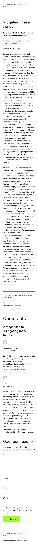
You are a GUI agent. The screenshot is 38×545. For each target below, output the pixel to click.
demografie (6, 305)
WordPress (23, 541)
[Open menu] (4, 11)
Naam (6, 478)
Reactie (6, 454)
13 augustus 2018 (9, 386)
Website (6, 498)
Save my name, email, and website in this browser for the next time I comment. (19, 510)
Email (6, 488)
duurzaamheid (27, 295)
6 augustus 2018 (9, 351)
